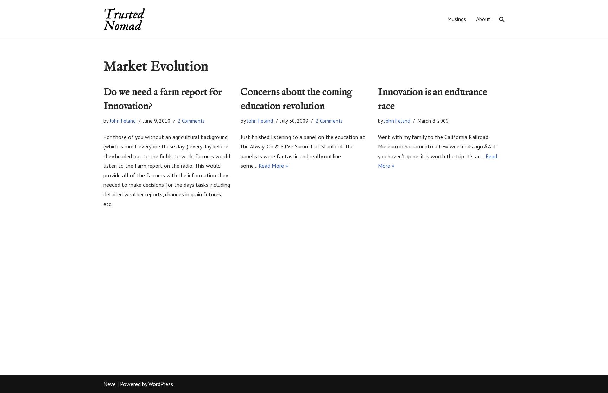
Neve (109, 383)
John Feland (123, 121)
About (483, 19)
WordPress (160, 383)
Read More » (273, 165)
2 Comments (191, 121)
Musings (456, 19)
